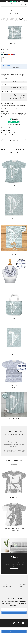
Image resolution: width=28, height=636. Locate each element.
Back (14, 43)
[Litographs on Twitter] (13, 622)
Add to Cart (14, 631)
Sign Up (14, 612)
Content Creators (21, 592)
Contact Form (21, 590)
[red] (12, 54)
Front (10, 43)
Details (6, 72)
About (7, 584)
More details (20, 106)
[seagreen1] (2, 54)
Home (17, 43)
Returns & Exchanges (21, 584)
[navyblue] (7, 54)
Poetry (14, 464)
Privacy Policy (7, 592)
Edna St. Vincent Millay (14, 15)
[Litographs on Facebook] (18, 622)
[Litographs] (14, 4)
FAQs (21, 586)
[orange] (9, 54)
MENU (3, 4)
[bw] (5, 54)
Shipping (7, 103)
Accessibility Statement (7, 588)
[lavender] (14, 54)
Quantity (3, 57)
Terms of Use (7, 590)
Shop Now (14, 569)
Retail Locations (7, 586)
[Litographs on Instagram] (22, 622)
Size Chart (21, 588)
